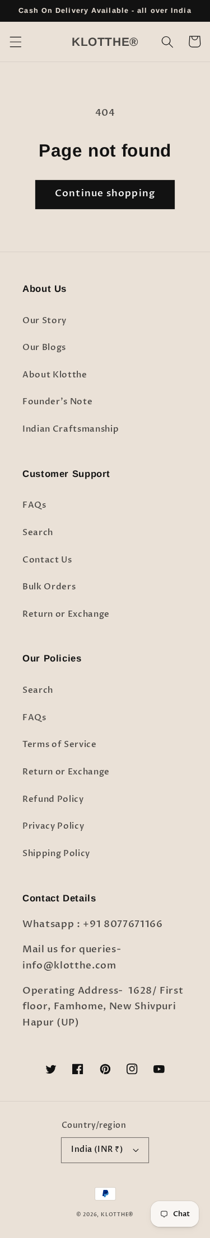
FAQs (34, 505)
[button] (15, 41)
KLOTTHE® (117, 1214)
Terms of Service (59, 744)
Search (37, 532)
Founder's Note (57, 402)
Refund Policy (53, 799)
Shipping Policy (56, 853)
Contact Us (47, 560)
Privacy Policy (53, 826)
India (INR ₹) (97, 1149)
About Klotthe (54, 375)
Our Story (44, 321)
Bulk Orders (49, 587)
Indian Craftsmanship (70, 429)
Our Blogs (44, 347)
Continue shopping (105, 193)
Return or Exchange (66, 614)
